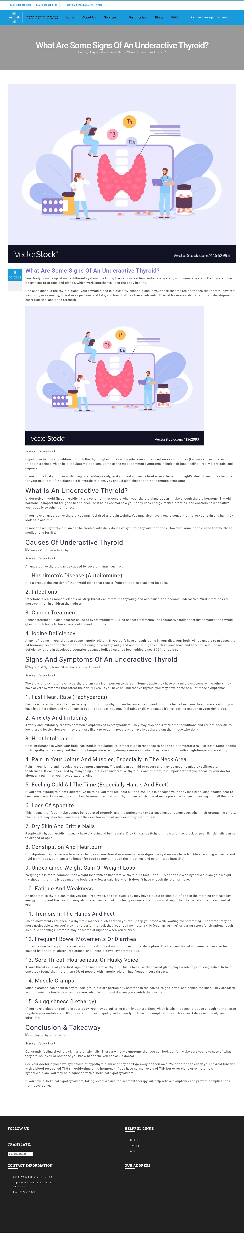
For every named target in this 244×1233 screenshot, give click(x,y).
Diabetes (135, 1140)
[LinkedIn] (14, 1133)
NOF (132, 1151)
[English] (9, 1149)
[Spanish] (12, 1149)
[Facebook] (9, 1133)
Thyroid (134, 1145)
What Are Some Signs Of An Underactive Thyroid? (92, 270)
